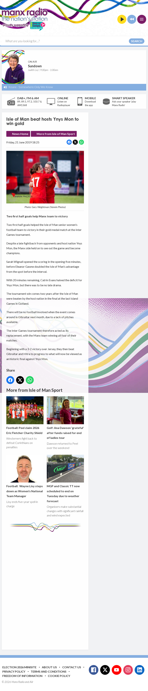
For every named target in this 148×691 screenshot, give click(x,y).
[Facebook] (94, 670)
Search (136, 41)
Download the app (90, 103)
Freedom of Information (22, 675)
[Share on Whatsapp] (81, 142)
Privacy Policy (13, 671)
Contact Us (71, 667)
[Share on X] (75, 142)
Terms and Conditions (48, 671)
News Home (20, 133)
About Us (49, 667)
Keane (12, 87)
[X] (105, 670)
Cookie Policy (59, 675)
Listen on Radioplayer (63, 103)
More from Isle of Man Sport (56, 133)
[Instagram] (128, 670)
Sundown (35, 66)
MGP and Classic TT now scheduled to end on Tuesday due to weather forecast (63, 493)
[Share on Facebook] (69, 142)
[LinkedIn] (139, 670)
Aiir (31, 681)
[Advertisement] (74, 588)
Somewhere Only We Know (36, 87)
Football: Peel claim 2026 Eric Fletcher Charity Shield (24, 430)
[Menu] (141, 19)
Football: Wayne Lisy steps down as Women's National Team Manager (24, 491)
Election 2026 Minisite (19, 667)
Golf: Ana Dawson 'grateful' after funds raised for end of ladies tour (65, 432)
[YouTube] (116, 670)
